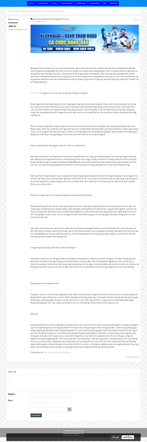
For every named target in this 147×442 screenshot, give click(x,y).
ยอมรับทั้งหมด (128, 437)
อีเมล (11, 400)
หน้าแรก (31, 3)
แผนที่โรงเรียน (81, 3)
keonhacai (35, 93)
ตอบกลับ (37, 415)
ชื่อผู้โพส (12, 394)
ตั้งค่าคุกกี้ (115, 437)
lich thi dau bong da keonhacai (57, 352)
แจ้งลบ (136, 19)
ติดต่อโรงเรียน (94, 3)
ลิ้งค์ (104, 3)
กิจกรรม (54, 3)
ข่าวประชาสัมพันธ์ (67, 3)
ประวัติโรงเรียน (43, 3)
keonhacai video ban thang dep (51, 11)
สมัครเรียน (113, 3)
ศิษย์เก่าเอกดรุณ (29, 11)
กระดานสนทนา (14, 11)
